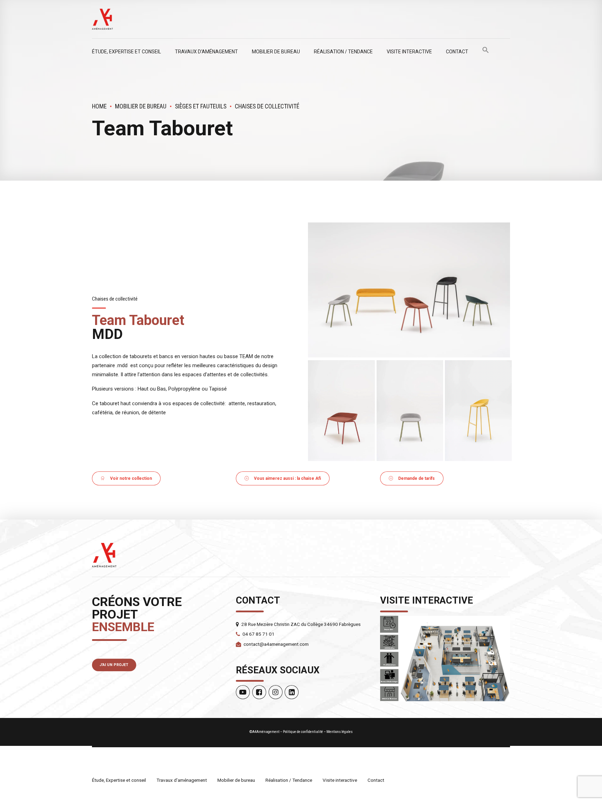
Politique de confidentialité (303, 731)
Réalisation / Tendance (343, 51)
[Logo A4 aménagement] (104, 555)
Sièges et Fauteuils (200, 106)
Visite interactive (409, 51)
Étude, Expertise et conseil (126, 51)
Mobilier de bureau (276, 51)
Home (99, 106)
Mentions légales (339, 731)
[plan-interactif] (445, 659)
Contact (457, 51)
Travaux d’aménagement (206, 51)
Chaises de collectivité (267, 106)
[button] (485, 52)
